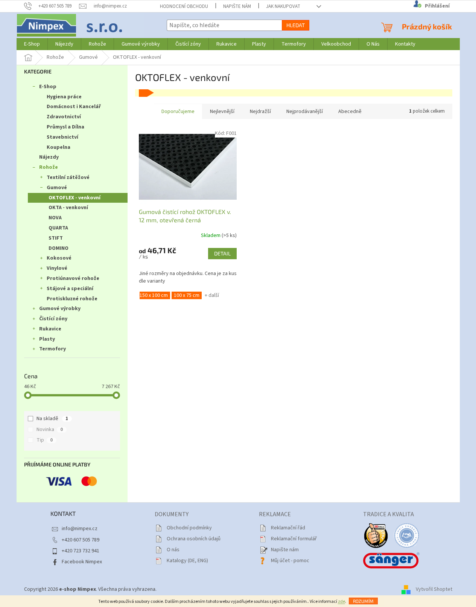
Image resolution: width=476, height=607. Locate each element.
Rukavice (50, 329)
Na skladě (52, 418)
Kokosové (59, 258)
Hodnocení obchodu (184, 6)
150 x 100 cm (154, 295)
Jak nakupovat (283, 6)
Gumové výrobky (60, 308)
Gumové (57, 187)
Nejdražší (260, 111)
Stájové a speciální (70, 288)
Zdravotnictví (64, 117)
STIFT (56, 238)
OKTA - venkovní (68, 207)
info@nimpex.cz (79, 528)
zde (341, 601)
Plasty (47, 339)
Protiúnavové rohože (73, 278)
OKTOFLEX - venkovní (74, 198)
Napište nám (237, 6)
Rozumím (363, 601)
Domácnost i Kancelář (74, 106)
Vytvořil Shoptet (434, 589)
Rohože (48, 167)
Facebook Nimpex (82, 562)
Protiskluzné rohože (72, 299)
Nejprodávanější (304, 111)
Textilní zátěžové (68, 177)
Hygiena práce (64, 97)
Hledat (295, 25)
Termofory (52, 349)
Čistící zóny (53, 319)
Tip (44, 440)
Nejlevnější (222, 111)
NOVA (55, 218)
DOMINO (58, 248)
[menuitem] (32, 44)
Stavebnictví (62, 137)
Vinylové (57, 268)
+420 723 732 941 (80, 551)
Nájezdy (49, 157)
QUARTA (58, 228)
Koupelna (58, 147)
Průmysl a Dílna (65, 127)
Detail (222, 253)
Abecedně (350, 111)
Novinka (49, 429)
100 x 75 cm (186, 295)
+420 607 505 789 (80, 540)
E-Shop (47, 86)
